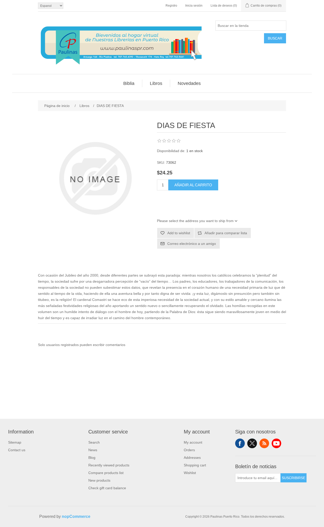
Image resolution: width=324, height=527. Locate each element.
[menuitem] (129, 83)
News (92, 450)
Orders (189, 450)
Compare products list (106, 473)
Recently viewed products (108, 465)
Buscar (275, 38)
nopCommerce (76, 516)
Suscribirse (293, 478)
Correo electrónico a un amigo (191, 244)
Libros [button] (156, 83)
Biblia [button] (128, 83)
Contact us (16, 450)
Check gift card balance (107, 488)
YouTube (276, 443)
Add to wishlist (178, 233)
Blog (91, 458)
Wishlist (190, 473)
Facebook (240, 443)
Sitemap (14, 442)
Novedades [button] (189, 83)
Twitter (252, 443)
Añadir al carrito (193, 185)
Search (94, 442)
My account (193, 442)
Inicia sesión (193, 5)
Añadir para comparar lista (226, 233)
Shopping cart (195, 465)
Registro (171, 5)
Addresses (192, 458)
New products (99, 480)
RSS (264, 443)
